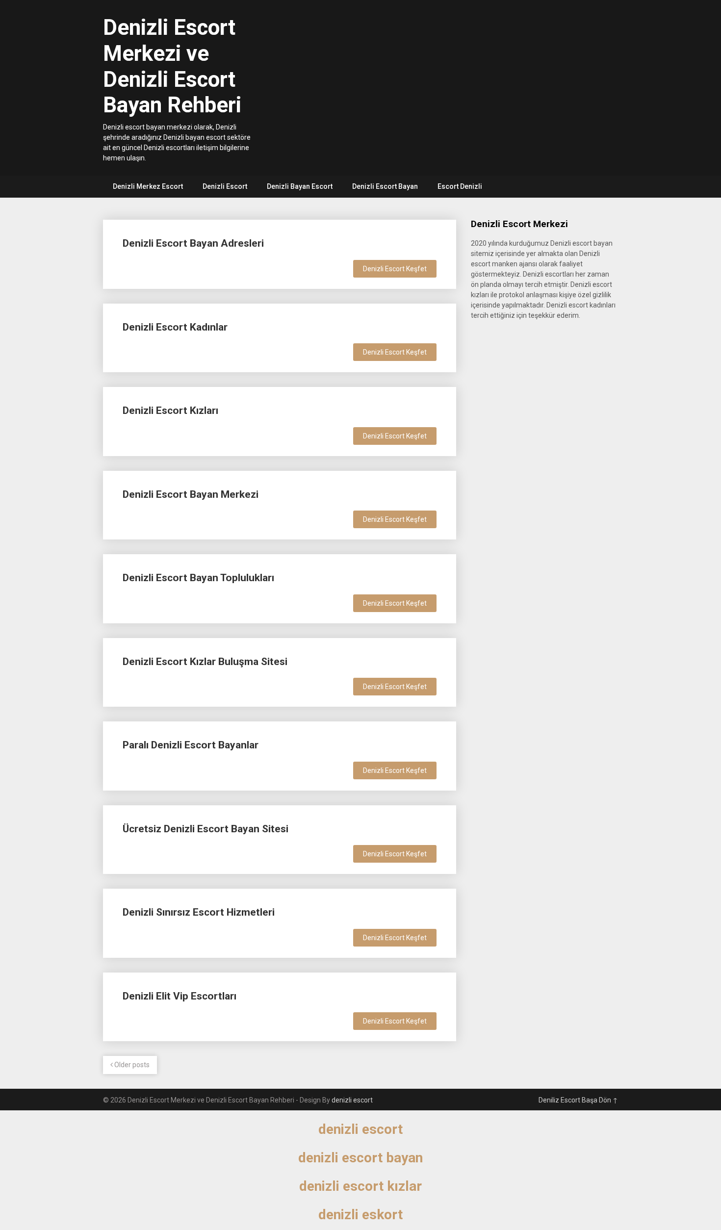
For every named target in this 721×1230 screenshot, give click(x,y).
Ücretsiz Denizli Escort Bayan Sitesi (205, 829)
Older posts (131, 1065)
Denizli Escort (225, 186)
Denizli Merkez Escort (148, 186)
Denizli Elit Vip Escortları (179, 996)
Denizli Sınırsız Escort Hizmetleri (199, 912)
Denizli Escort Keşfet (395, 269)
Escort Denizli (460, 186)
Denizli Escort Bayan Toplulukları (198, 578)
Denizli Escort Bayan (385, 186)
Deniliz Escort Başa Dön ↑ (578, 1100)
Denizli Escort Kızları (170, 410)
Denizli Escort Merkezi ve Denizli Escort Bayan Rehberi (172, 66)
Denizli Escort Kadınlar (175, 327)
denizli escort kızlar (360, 1186)
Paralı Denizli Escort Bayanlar (190, 745)
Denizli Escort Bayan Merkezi (190, 494)
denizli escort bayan (360, 1158)
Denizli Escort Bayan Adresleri (193, 243)
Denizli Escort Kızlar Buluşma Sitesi (205, 661)
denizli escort (352, 1100)
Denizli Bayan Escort (300, 186)
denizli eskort (360, 1214)
